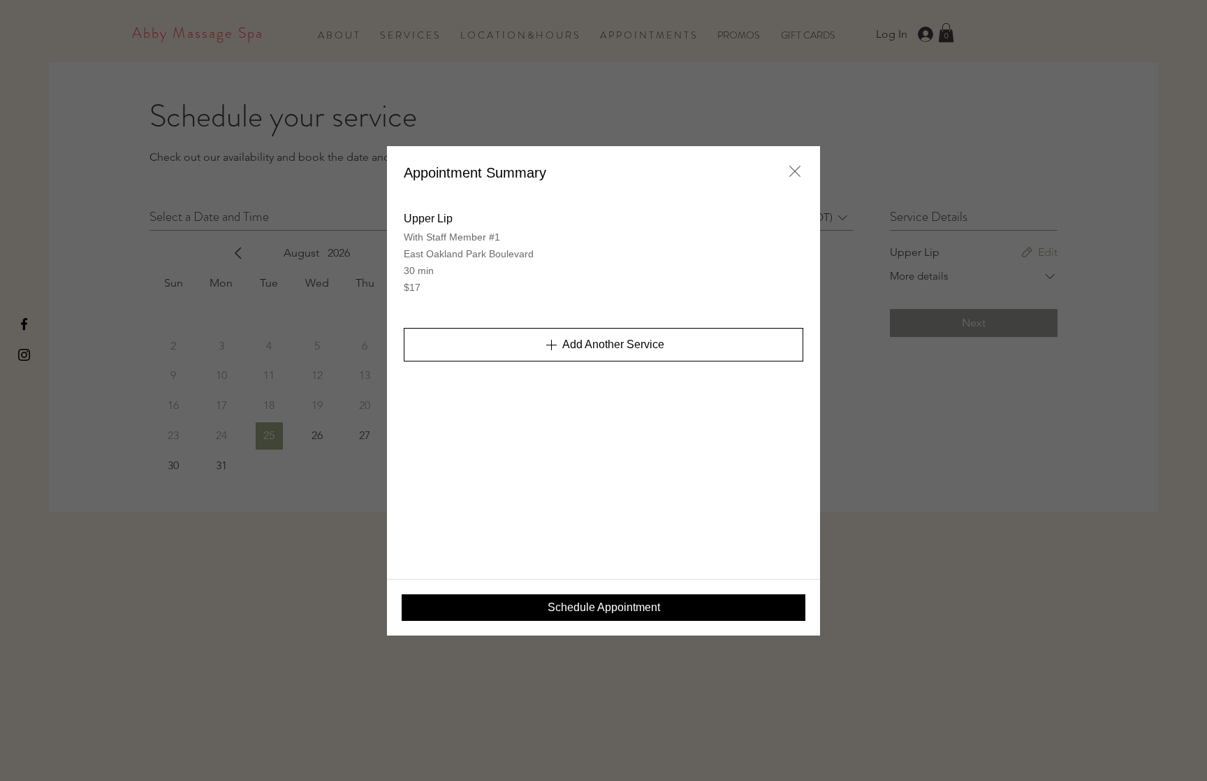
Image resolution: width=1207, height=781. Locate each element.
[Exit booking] (795, 171)
